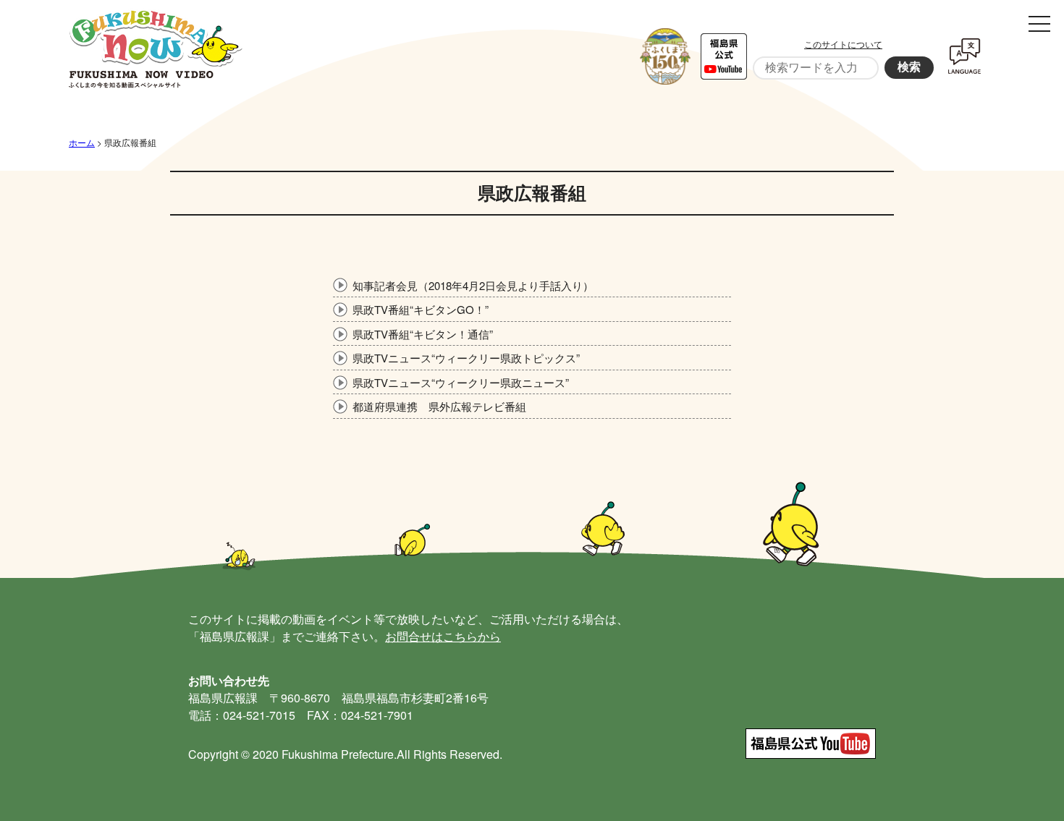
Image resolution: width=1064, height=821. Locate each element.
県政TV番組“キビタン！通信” (422, 333)
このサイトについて (843, 44)
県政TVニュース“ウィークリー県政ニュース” (460, 382)
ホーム (82, 142)
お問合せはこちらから (443, 636)
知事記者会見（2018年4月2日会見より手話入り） (473, 285)
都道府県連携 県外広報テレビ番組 (439, 406)
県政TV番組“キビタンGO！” (420, 309)
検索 (909, 67)
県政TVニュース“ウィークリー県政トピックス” (466, 357)
